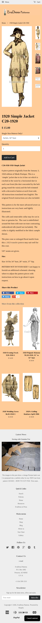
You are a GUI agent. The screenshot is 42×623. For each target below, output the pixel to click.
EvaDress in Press (21, 507)
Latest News (21, 434)
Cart (38, 2)
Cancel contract (32, 618)
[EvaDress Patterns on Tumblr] (34, 548)
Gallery (21, 535)
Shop (21, 522)
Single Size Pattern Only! (12, 133)
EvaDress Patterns (23, 605)
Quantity (5, 144)
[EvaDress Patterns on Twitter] (7, 548)
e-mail (21, 561)
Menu (7, 2)
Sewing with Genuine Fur (21, 439)
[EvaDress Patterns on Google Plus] (23, 548)
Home (4, 23)
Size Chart (21, 532)
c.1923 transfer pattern (14, 242)
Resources (21, 503)
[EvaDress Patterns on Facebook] (13, 548)
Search (21, 494)
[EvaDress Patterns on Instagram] (29, 548)
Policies (21, 497)
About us (21, 529)
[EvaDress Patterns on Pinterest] (18, 548)
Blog (21, 525)
